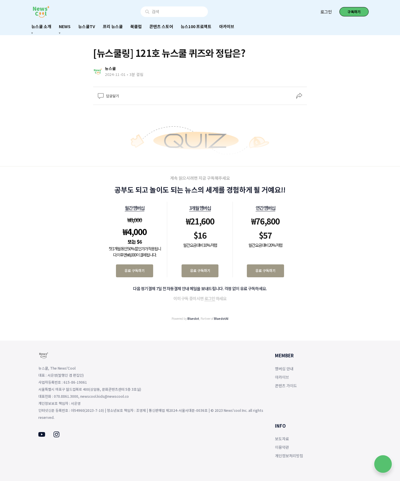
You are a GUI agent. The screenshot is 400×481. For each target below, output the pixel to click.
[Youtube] (41, 435)
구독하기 (354, 11)
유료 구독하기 (134, 270)
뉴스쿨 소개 (41, 26)
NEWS (65, 26)
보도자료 (282, 439)
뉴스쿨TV (86, 26)
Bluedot (193, 318)
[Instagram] (56, 435)
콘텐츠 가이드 (286, 385)
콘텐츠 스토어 (161, 26)
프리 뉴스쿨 (113, 26)
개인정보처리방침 (289, 456)
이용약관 (282, 447)
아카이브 (226, 26)
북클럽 (136, 26)
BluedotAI (221, 318)
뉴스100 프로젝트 (196, 26)
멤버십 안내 (284, 368)
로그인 (326, 12)
